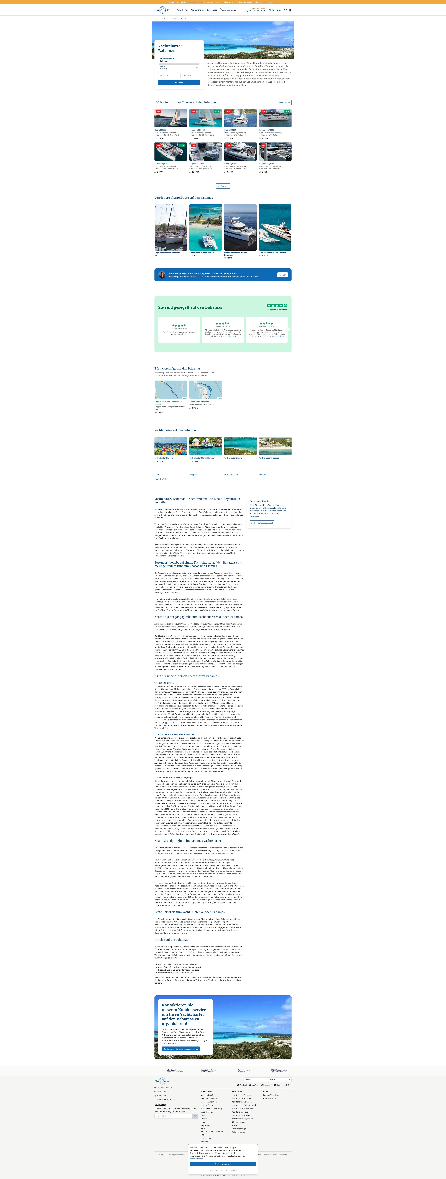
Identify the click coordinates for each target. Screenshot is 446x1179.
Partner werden (270, 1098)
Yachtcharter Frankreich (242, 1108)
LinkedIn (279, 1085)
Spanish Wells (160, 479)
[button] (182, 9)
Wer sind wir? (207, 1095)
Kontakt (282, 275)
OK (195, 1116)
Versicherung (207, 1112)
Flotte (234, 1125)
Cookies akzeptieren (223, 1164)
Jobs (203, 1122)
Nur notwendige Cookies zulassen (223, 1170)
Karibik (173, 18)
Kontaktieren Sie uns (166, 1099)
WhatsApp (161, 1095)
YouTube (255, 1085)
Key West (222, 902)
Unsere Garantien (209, 1102)
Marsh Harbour (231, 474)
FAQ (203, 1115)
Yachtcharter (163, 18)
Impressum (206, 1125)
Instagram (267, 1085)
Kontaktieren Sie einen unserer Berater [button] (181, 1049)
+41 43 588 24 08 (164, 1091)
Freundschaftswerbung (211, 1108)
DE (249, 1079)
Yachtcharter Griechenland (244, 1105)
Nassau (262, 474)
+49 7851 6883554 (164, 1087)
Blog (290, 1085)
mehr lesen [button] (231, 336)
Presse (204, 1118)
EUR (273, 1079)
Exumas (172, 601)
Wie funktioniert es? (210, 1098)
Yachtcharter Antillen (241, 1115)
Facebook (243, 1085)
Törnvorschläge (239, 1128)
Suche (180, 82)
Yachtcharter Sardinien (242, 1095)
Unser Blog (206, 1138)
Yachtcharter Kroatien (241, 1098)
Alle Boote (283, 102)
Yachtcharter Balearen (242, 1102)
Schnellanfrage (238, 1132)
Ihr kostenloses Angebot (262, 523)
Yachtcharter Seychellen (242, 1118)
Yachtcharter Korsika (241, 1112)
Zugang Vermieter (271, 1095)
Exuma (157, 474)
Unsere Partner (208, 1105)
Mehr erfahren (196, 1158)
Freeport (193, 474)
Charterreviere (238, 1122)
